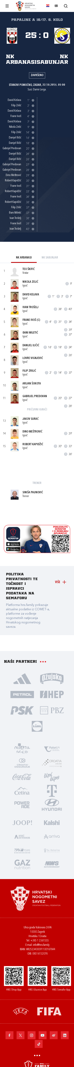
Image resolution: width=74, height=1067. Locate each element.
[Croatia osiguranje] (22, 763)
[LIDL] (37, 726)
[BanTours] (22, 850)
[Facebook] (9, 1035)
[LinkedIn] (65, 1035)
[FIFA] (49, 1011)
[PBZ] (52, 710)
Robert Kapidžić (32, 444)
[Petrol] (22, 694)
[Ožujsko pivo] (52, 678)
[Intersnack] (52, 777)
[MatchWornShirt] (52, 864)
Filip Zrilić (29, 371)
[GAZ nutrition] (22, 864)
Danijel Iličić (30, 345)
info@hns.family (41, 945)
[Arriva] (52, 836)
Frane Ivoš (29, 320)
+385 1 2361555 (39, 940)
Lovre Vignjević (32, 358)
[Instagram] (32, 1035)
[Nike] (22, 678)
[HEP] (52, 694)
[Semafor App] (37, 552)
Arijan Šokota (31, 383)
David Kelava (30, 294)
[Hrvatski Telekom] (52, 791)
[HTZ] (22, 749)
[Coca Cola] (22, 777)
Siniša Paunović (32, 492)
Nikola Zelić (30, 282)
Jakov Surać (30, 419)
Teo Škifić (28, 269)
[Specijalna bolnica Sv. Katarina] (52, 850)
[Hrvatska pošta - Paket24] (52, 749)
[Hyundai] (52, 805)
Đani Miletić (30, 332)
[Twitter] (20, 1035)
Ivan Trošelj (30, 307)
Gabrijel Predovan (34, 396)
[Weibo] (54, 1035)
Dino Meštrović (32, 431)
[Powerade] (22, 805)
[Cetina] (22, 791)
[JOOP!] (22, 822)
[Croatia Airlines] (52, 763)
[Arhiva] (65, 5)
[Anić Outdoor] (22, 836)
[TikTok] (39, 1044)
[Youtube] (43, 1035)
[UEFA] (21, 1011)
